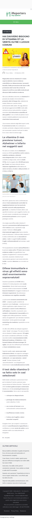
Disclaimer (7, 511)
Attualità (7, 31)
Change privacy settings (7, 517)
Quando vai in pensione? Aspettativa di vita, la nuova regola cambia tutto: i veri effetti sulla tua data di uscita (16, 475)
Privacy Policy (15, 511)
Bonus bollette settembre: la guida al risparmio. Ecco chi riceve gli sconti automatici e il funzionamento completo (15, 453)
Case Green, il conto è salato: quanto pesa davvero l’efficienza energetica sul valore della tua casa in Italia (15, 460)
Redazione (23, 511)
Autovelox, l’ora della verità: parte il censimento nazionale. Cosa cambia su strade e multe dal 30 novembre (15, 468)
